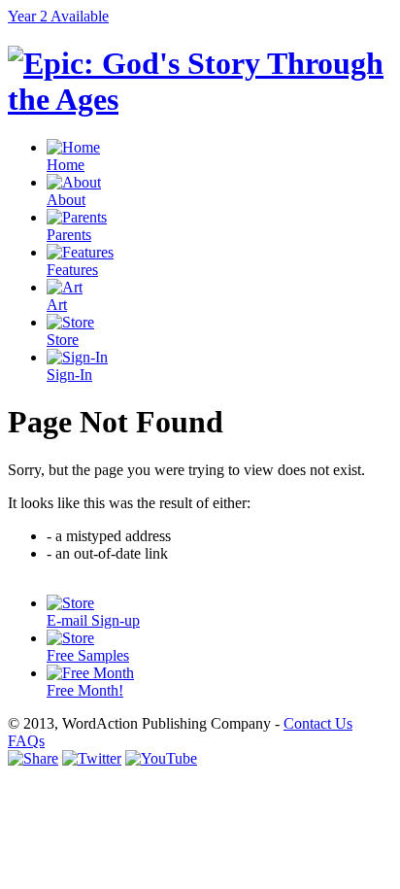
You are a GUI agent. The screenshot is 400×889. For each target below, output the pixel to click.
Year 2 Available (58, 16)
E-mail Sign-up (93, 620)
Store (63, 339)
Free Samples (88, 655)
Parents (69, 234)
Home (65, 164)
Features (72, 269)
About (66, 199)
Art (57, 304)
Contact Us (317, 723)
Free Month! (85, 690)
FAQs (26, 741)
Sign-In (69, 374)
